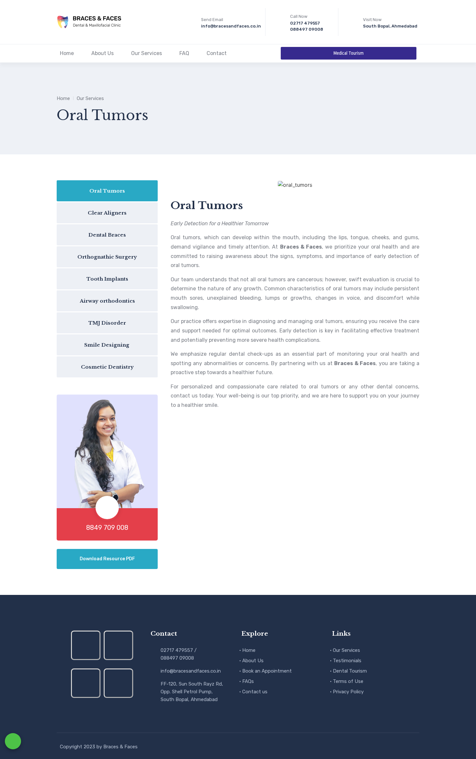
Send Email (212, 19)
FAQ (184, 53)
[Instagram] (85, 645)
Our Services (146, 53)
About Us (102, 53)
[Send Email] (192, 22)
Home (67, 53)
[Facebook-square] (118, 645)
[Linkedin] (118, 683)
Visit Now (372, 19)
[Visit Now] (353, 22)
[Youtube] (85, 683)
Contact (217, 53)
